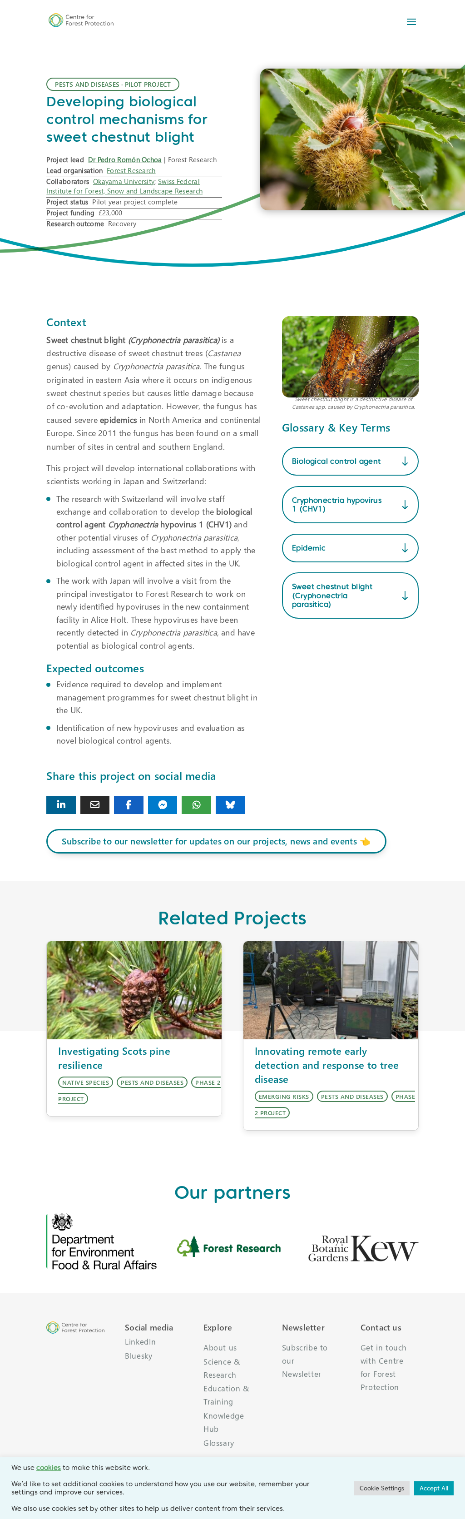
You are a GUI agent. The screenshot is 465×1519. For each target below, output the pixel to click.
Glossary (218, 1443)
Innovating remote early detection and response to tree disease (327, 1065)
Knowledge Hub (223, 1422)
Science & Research (221, 1368)
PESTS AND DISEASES (87, 84)
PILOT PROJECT (148, 84)
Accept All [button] (434, 1488)
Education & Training (226, 1395)
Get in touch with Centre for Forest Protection (384, 1367)
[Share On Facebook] (128, 805)
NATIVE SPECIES (85, 1082)
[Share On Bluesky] (230, 805)
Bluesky (138, 1355)
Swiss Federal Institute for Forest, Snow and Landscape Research (124, 186)
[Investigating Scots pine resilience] (134, 990)
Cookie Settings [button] (382, 1488)
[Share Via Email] (94, 805)
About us (220, 1347)
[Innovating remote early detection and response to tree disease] (330, 990)
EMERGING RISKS (284, 1096)
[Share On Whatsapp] (196, 805)
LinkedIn (140, 1341)
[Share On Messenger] (162, 805)
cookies (48, 1468)
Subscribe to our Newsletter (305, 1360)
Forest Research (131, 170)
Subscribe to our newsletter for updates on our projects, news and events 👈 (216, 841)
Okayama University (123, 181)
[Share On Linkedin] (60, 805)
